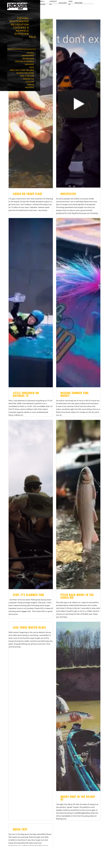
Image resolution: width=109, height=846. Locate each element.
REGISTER (78, 3)
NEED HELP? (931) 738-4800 (22, 70)
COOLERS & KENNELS (21, 29)
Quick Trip (20, 829)
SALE (32, 36)
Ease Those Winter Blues (29, 627)
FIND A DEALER (27, 76)
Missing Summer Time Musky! (74, 394)
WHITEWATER (28, 56)
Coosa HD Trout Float (27, 194)
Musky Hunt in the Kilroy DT (77, 798)
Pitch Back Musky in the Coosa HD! (77, 596)
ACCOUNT (63, 3)
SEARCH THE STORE (25, 73)
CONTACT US (28, 79)
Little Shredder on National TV (26, 394)
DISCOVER (21, 33)
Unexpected (68, 194)
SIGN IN (30, 85)
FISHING (30, 53)
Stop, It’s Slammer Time (28, 595)
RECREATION (28, 59)
